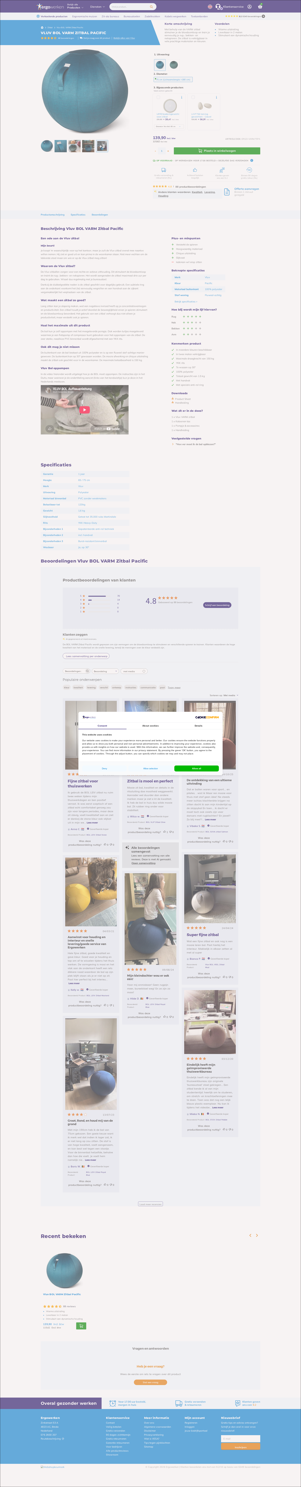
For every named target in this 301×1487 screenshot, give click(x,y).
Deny (104, 768)
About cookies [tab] (150, 725)
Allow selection (150, 768)
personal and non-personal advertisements (136, 743)
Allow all (196, 768)
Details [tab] (198, 725)
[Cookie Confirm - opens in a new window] (207, 717)
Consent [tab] (102, 725)
